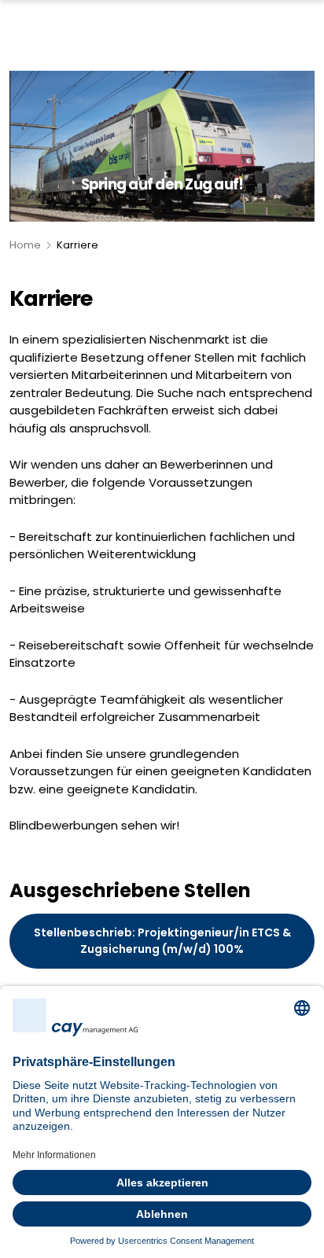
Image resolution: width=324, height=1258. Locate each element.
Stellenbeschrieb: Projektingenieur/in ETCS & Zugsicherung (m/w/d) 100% (162, 941)
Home (25, 244)
